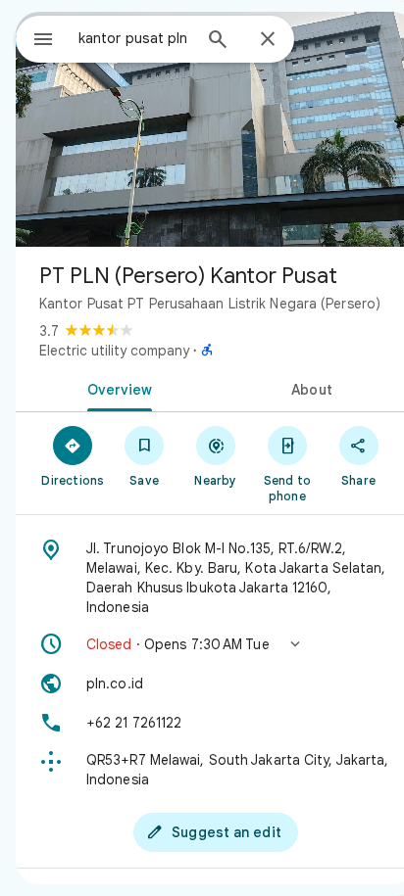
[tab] (116, 387)
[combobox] (134, 38)
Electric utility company (114, 350)
